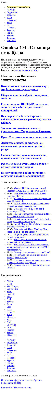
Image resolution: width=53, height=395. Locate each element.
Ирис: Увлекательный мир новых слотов (26, 137)
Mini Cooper (12, 286)
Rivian (10, 281)
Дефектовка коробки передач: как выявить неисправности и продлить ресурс (23, 146)
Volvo (9, 296)
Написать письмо (22, 387)
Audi (9, 299)
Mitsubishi (11, 335)
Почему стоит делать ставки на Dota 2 (32, 252)
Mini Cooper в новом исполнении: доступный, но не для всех (26, 240)
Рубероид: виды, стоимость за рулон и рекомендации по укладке (24, 165)
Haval (9, 309)
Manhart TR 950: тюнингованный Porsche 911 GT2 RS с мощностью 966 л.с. (27, 189)
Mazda (10, 332)
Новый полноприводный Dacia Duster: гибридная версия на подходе (29, 220)
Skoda (9, 291)
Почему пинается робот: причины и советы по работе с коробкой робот (23, 174)
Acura (9, 304)
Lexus (9, 327)
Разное (10, 33)
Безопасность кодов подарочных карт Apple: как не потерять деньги (24, 88)
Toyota (10, 301)
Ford (9, 322)
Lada (9, 307)
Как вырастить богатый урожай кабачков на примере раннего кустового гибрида (26, 119)
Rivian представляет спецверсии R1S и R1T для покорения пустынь (29, 215)
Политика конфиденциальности (16, 380)
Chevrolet (11, 325)
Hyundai (11, 312)
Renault (10, 294)
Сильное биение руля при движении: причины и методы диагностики (23, 156)
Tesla (9, 319)
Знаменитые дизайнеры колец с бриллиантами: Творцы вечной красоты (26, 130)
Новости (11, 27)
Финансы (11, 40)
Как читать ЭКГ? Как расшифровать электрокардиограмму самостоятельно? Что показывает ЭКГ (28, 247)
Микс (9, 22)
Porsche (10, 330)
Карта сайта (7, 387)
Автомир (11, 10)
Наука (10, 25)
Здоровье (11, 15)
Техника (11, 38)
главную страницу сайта (26, 70)
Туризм (10, 30)
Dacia (9, 284)
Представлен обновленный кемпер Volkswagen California (27, 256)
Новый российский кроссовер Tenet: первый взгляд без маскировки (28, 204)
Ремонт (10, 35)
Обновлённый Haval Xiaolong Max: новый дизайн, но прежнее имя (27, 230)
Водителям (12, 12)
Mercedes (11, 317)
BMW (9, 314)
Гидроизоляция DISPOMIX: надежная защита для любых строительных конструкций (24, 107)
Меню (4, 2)
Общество (12, 20)
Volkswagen (12, 289)
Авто (9, 17)
